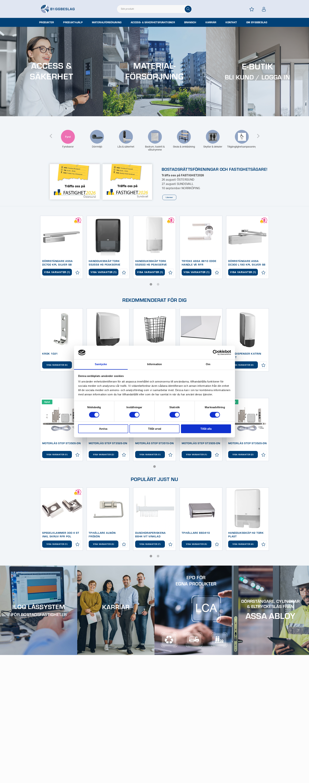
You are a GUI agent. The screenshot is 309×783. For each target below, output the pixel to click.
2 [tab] (158, 284)
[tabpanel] (61, 247)
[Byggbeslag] (58, 8)
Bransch (190, 22)
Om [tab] (208, 364)
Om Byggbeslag (256, 22)
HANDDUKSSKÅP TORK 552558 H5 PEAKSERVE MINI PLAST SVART (104, 264)
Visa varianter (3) (103, 544)
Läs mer (169, 197)
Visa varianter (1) (57, 272)
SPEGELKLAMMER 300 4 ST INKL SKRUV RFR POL (60, 534)
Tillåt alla (206, 428)
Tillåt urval (154, 428)
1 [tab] (150, 284)
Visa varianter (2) (103, 455)
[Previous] (51, 134)
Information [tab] (154, 364)
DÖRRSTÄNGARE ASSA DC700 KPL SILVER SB (57, 262)
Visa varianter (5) (57, 365)
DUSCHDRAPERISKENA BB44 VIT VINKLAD (150, 534)
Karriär (210, 22)
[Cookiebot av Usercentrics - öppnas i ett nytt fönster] (215, 352)
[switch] (134, 415)
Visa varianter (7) (150, 544)
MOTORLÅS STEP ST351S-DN (154, 443)
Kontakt (231, 22)
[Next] (258, 134)
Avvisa (103, 428)
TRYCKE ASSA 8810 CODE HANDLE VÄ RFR (199, 262)
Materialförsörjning (107, 22)
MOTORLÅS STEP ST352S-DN (108, 443)
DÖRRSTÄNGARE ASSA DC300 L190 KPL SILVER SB (247, 262)
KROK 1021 (50, 353)
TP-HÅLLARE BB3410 (196, 532)
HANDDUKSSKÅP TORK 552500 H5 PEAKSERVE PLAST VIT (151, 264)
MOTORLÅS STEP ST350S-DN (61, 443)
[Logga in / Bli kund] (263, 9)
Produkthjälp (73, 22)
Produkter (46, 22)
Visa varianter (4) (243, 365)
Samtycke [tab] (101, 364)
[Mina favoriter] (251, 9)
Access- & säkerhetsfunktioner (153, 22)
